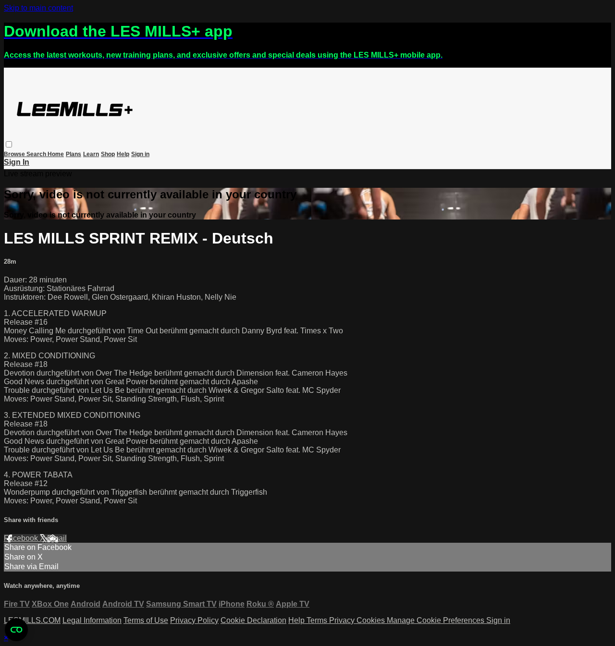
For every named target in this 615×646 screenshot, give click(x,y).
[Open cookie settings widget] (16, 629)
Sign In (16, 162)
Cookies (372, 620)
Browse (15, 154)
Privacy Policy (194, 620)
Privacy (343, 620)
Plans (73, 154)
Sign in (140, 154)
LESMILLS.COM (32, 620)
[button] (9, 144)
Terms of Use (145, 620)
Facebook (22, 538)
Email (57, 538)
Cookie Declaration (253, 620)
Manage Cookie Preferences (436, 620)
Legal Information (92, 620)
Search (37, 154)
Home (56, 154)
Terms (318, 620)
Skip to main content (38, 8)
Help (123, 154)
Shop (108, 154)
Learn (91, 154)
